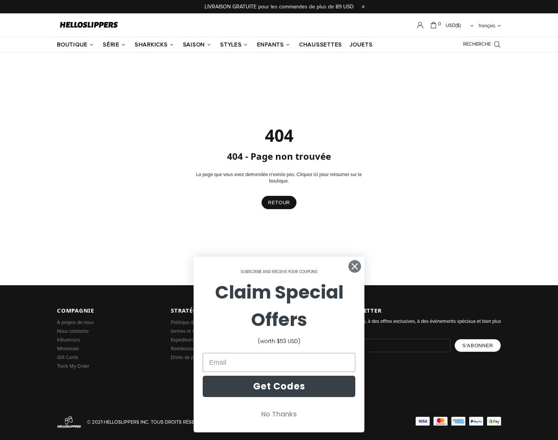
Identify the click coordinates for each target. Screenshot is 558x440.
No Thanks (279, 414)
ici (316, 174)
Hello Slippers (89, 25)
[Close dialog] (354, 266)
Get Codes (279, 386)
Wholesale (68, 348)
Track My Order (73, 366)
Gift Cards (67, 357)
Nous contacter (73, 331)
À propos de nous (75, 322)
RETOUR (279, 202)
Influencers (68, 340)
